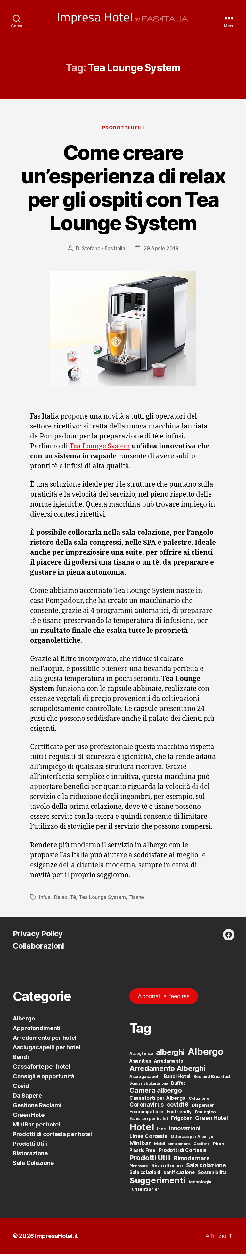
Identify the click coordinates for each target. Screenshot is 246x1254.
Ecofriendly (179, 1111)
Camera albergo (155, 1090)
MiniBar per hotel (36, 1124)
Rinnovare (139, 1166)
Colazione (199, 1098)
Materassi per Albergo (192, 1137)
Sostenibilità (212, 1172)
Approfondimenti (37, 1028)
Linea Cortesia (148, 1136)
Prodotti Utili (123, 128)
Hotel (141, 1127)
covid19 (178, 1104)
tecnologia (200, 1181)
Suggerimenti (157, 1180)
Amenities (140, 1061)
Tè (73, 897)
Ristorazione (30, 1153)
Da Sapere (27, 1095)
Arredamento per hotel (44, 1037)
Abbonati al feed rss (164, 996)
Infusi (45, 897)
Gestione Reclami (37, 1105)
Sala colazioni (144, 1172)
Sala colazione (206, 1165)
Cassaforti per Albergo (157, 1098)
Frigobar (181, 1118)
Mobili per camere (172, 1143)
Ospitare (201, 1144)
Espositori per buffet (148, 1119)
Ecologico (205, 1111)
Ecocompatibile (146, 1111)
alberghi (170, 1052)
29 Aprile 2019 (161, 248)
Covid (21, 1085)
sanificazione (179, 1172)
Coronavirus (146, 1104)
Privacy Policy (38, 933)
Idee (161, 1129)
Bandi (21, 1057)
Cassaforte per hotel (41, 1066)
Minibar (140, 1142)
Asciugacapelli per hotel (46, 1047)
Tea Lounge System (100, 446)
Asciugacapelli (144, 1076)
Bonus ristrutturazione (148, 1084)
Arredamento (168, 1061)
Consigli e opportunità (43, 1076)
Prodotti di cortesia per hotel (52, 1134)
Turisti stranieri (144, 1189)
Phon (218, 1143)
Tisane (136, 897)
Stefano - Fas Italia (103, 248)
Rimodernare (192, 1158)
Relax (60, 897)
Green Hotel (29, 1114)
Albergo (24, 1018)
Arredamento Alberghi (167, 1068)
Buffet (178, 1083)
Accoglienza (141, 1053)
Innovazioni (184, 1128)
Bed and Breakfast (212, 1076)
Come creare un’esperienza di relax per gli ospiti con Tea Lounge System (123, 187)
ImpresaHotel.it (56, 1235)
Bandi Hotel (177, 1076)
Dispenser (203, 1105)
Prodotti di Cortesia (183, 1150)
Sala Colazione (33, 1163)
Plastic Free (142, 1150)
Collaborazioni (38, 945)
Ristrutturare (167, 1166)
